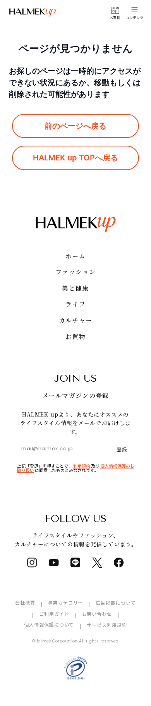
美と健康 (75, 288)
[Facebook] (119, 563)
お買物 (75, 336)
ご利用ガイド (54, 613)
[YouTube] (54, 563)
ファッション (75, 271)
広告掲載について (116, 602)
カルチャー (75, 320)
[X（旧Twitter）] (97, 563)
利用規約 (81, 466)
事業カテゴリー (65, 602)
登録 (122, 449)
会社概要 (25, 602)
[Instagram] (32, 563)
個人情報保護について (49, 624)
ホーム (75, 255)
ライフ (75, 304)
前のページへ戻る (75, 126)
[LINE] (75, 563)
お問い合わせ (97, 613)
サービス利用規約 (107, 625)
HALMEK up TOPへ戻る (75, 157)
